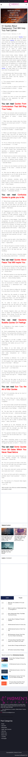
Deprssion (3, 725)
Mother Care (4, 733)
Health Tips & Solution (6, 729)
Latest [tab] (7, 597)
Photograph (4, 738)
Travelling (3, 736)
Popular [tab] (20, 597)
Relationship (4, 727)
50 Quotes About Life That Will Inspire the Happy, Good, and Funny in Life (20, 538)
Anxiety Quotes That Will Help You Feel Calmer (6, 552)
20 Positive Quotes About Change (16, 649)
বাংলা (26, 1)
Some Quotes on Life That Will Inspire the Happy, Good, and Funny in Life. (7, 538)
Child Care (3, 731)
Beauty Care (4, 734)
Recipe (2, 723)
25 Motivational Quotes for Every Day (17, 624)
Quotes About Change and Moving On (17, 645)
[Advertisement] (14, 508)
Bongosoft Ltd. (24, 755)
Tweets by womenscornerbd (7, 716)
